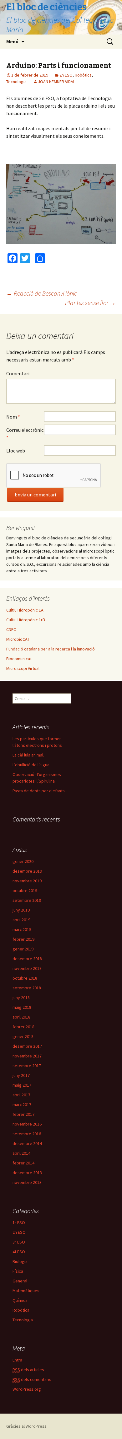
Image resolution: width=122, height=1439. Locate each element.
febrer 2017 (23, 1114)
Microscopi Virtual (22, 668)
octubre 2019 (25, 890)
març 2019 (22, 929)
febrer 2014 (23, 1163)
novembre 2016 (27, 1124)
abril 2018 (21, 1017)
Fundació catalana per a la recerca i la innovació (50, 649)
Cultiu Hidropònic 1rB (25, 620)
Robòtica (83, 75)
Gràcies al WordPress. (27, 1426)
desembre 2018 (27, 958)
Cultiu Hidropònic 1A (24, 610)
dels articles (28, 1369)
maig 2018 (22, 1007)
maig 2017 (22, 1085)
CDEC (11, 629)
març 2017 (22, 1104)
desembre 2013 (27, 1172)
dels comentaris (32, 1379)
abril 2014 (21, 1153)
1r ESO (19, 1222)
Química (20, 1300)
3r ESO (19, 1242)
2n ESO (66, 75)
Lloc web (15, 450)
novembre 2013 (27, 1182)
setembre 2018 (27, 988)
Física (18, 1271)
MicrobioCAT (17, 639)
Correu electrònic (24, 434)
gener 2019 (23, 949)
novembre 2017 (27, 1056)
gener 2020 (23, 861)
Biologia (20, 1261)
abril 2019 (21, 920)
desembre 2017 (27, 1046)
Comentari (17, 373)
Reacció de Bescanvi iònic (41, 293)
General (20, 1281)
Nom (13, 417)
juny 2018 (21, 997)
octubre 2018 (25, 978)
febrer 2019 (23, 939)
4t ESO (19, 1251)
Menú (12, 41)
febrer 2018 (23, 1027)
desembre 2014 (27, 1143)
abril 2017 (21, 1095)
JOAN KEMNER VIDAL (56, 81)
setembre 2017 (27, 1065)
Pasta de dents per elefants (39, 791)
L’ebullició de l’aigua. (31, 765)
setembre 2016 (27, 1134)
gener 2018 (23, 1036)
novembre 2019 (27, 881)
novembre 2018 (27, 968)
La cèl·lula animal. (28, 755)
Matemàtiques (26, 1290)
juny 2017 (21, 1075)
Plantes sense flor (90, 303)
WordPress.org (27, 1389)
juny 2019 (21, 910)
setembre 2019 (27, 900)
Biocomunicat (19, 658)
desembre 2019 (27, 871)
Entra (17, 1360)
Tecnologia (16, 81)
